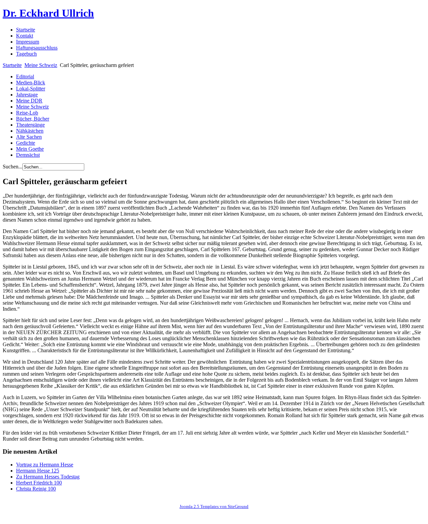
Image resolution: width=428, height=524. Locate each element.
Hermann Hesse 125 (37, 470)
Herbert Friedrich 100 (39, 482)
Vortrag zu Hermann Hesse (44, 464)
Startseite (12, 65)
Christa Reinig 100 (36, 489)
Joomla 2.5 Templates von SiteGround (214, 506)
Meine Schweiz (40, 65)
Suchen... (12, 166)
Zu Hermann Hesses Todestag (48, 476)
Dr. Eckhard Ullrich (48, 13)
